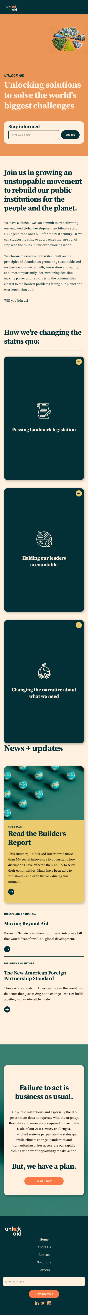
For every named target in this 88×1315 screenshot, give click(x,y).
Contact (44, 1255)
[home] (39, 8)
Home (44, 1239)
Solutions (44, 1262)
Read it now (44, 1181)
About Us (44, 1247)
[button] (82, 8)
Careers (44, 1270)
